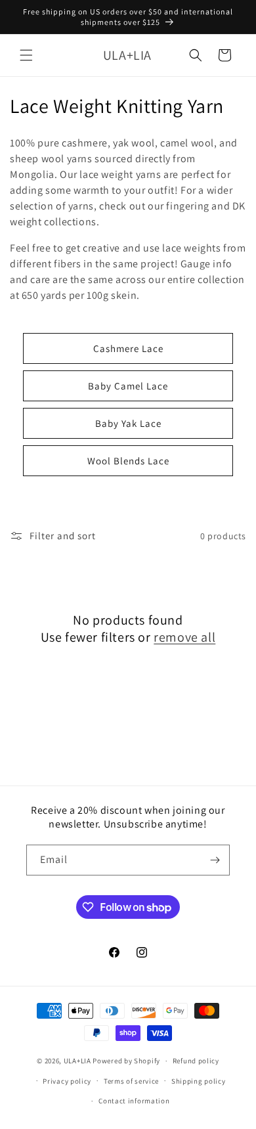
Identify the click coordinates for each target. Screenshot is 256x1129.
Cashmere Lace (128, 348)
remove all (184, 637)
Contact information (133, 1100)
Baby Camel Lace (128, 386)
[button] (26, 55)
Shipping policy (198, 1081)
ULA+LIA (77, 1060)
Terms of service (131, 1081)
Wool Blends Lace (128, 460)
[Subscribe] (214, 860)
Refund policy (196, 1060)
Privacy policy (67, 1081)
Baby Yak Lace (128, 423)
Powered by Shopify (126, 1060)
